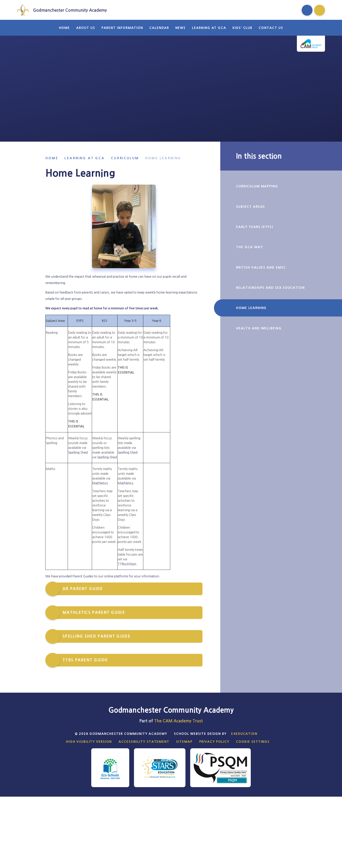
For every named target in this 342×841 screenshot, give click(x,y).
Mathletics (100, 483)
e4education (244, 733)
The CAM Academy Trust (178, 721)
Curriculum (125, 158)
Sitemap (184, 741)
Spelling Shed (78, 452)
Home (51, 158)
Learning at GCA (85, 158)
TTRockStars (127, 563)
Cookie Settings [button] (253, 741)
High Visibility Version (89, 741)
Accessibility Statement (144, 741)
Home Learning (163, 158)
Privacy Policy (214, 741)
